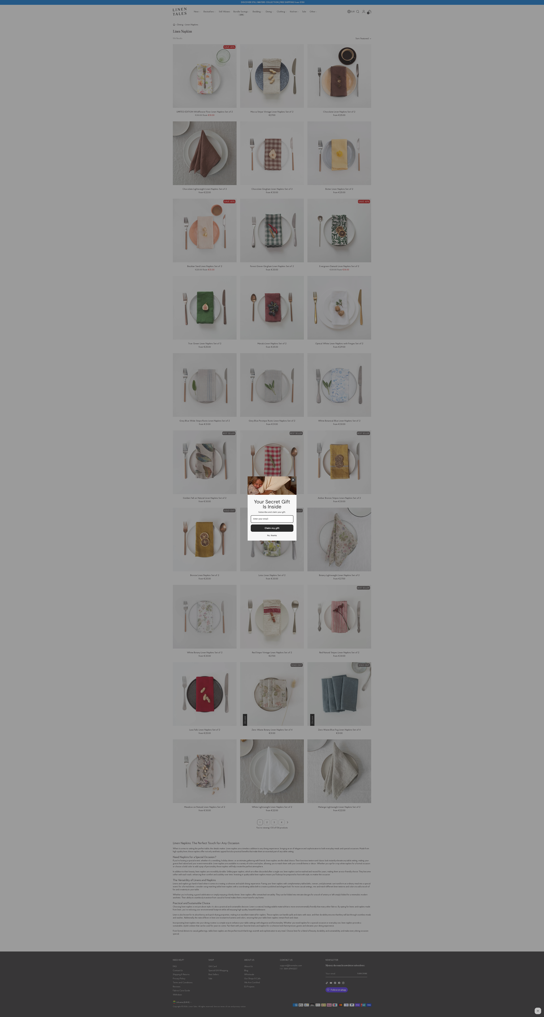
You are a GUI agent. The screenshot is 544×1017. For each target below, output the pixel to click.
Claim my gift (272, 528)
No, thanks (272, 535)
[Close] (293, 479)
